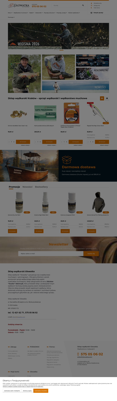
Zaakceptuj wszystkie (41, 390)
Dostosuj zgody (27, 390)
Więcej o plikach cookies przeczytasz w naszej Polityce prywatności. (23, 386)
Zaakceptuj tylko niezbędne (12, 390)
